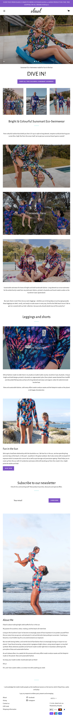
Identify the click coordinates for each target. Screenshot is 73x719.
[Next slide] (69, 61)
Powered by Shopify (56, 705)
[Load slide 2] (36, 61)
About (5, 697)
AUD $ (53, 698)
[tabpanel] (36, 39)
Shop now (8, 468)
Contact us (6, 703)
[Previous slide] (4, 61)
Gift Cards (6, 706)
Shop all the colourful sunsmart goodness (36, 81)
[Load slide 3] (38, 61)
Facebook (31, 697)
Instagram (31, 700)
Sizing (5, 700)
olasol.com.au (59, 703)
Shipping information (9, 709)
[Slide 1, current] (35, 61)
